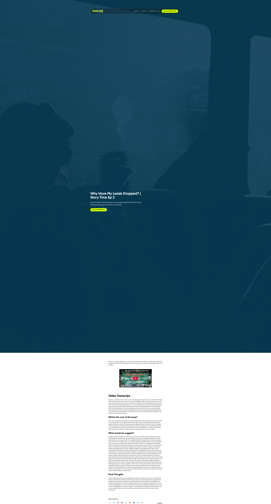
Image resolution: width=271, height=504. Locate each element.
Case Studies (152, 11)
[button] (144, 11)
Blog (158, 11)
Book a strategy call (169, 11)
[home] (97, 11)
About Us (137, 11)
